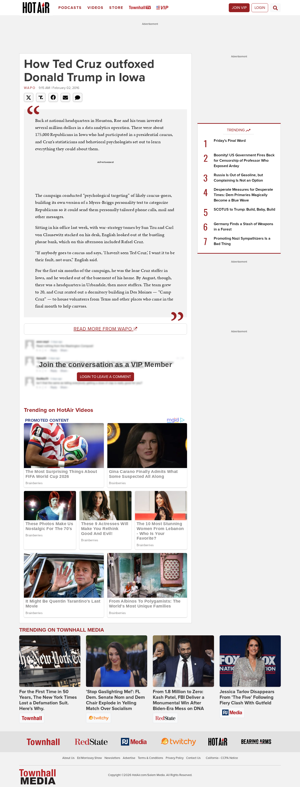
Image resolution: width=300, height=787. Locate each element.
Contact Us (193, 758)
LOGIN (260, 7)
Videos (95, 7)
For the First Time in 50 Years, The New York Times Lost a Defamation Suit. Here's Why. (48, 700)
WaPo (31, 88)
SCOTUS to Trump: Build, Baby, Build (244, 209)
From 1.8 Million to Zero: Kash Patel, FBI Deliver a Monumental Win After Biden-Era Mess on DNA (178, 700)
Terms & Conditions (150, 758)
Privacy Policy (175, 758)
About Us (68, 758)
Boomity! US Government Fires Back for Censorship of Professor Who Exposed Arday (244, 160)
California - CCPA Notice (222, 758)
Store (116, 7)
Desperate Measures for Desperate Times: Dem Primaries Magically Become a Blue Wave (243, 195)
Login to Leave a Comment (105, 376)
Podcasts (70, 7)
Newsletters (112, 758)
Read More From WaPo (103, 329)
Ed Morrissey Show (89, 758)
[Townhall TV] (140, 8)
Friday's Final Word (230, 140)
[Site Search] (275, 7)
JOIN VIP (239, 7)
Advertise (129, 758)
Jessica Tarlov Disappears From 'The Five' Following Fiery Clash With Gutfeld (247, 697)
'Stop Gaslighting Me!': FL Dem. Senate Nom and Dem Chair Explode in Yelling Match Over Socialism (115, 700)
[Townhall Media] (37, 777)
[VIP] (163, 8)
